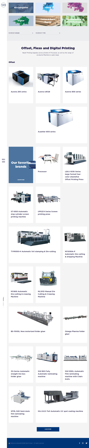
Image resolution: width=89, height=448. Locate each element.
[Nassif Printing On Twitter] (85, 443)
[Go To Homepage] (3, 5)
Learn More (20, 179)
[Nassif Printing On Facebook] (78, 443)
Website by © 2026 (27, 443)
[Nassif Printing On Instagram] (81, 443)
